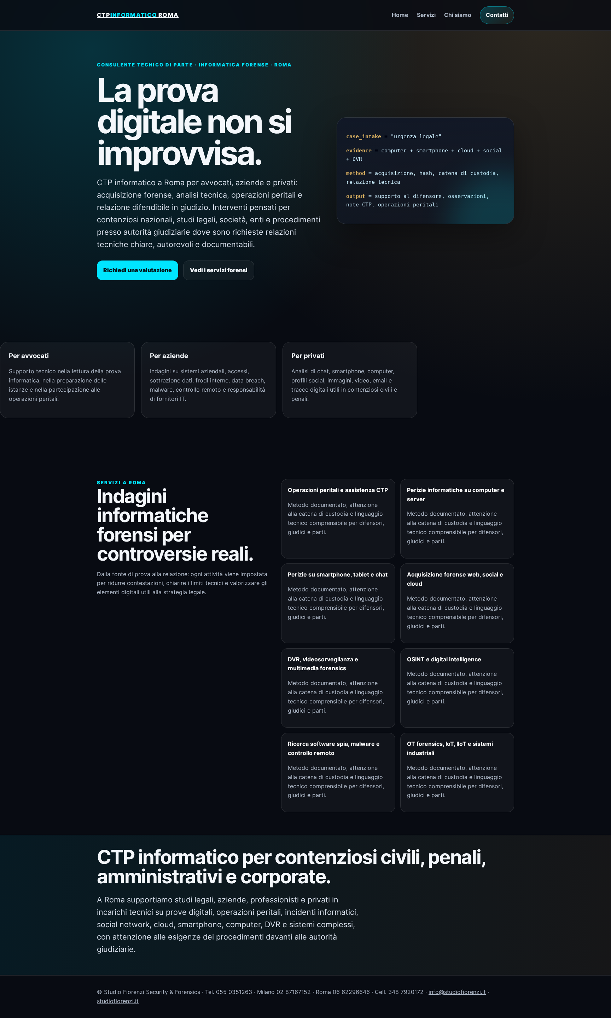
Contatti (497, 14)
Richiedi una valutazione (137, 270)
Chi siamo (457, 14)
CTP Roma (138, 14)
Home (400, 14)
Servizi (426, 14)
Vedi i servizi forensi (219, 270)
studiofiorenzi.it (118, 1001)
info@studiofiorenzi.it (457, 991)
